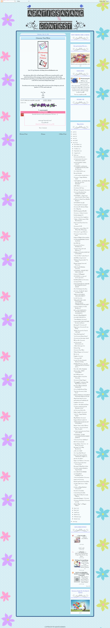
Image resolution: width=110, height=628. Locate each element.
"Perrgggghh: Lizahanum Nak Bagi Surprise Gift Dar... (81, 383)
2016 (74, 132)
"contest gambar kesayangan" (81, 205)
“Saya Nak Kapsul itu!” (79, 334)
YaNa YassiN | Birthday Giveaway (79, 267)
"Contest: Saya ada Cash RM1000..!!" (80, 249)
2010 (74, 521)
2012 (74, 140)
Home (43, 134)
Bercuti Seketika (78, 173)
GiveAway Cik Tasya (79, 188)
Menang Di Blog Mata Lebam (81, 466)
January (76, 519)
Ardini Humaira (43, 112)
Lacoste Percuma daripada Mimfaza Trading (80, 361)
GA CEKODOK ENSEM (80, 472)
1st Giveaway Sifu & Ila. (80, 410)
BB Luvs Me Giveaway (79, 340)
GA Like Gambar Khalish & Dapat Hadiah (81, 469)
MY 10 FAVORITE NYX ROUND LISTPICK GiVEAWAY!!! (80, 311)
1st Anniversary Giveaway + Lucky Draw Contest (80, 159)
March (76, 514)
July (75, 155)
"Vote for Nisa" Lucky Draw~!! (81, 256)
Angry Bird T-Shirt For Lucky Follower (81, 495)
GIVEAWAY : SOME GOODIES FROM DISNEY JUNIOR (82, 436)
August (76, 153)
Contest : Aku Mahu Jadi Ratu (81, 404)
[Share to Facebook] (49, 100)
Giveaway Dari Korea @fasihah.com (79, 246)
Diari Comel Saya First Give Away (81, 223)
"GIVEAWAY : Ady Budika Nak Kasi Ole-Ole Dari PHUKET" (82, 182)
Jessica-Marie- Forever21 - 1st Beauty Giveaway (81, 444)
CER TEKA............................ (80, 186)
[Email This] (44, 100)
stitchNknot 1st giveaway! (80, 258)
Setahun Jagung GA (78, 215)
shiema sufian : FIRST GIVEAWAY (79, 371)
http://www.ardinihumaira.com (50, 70)
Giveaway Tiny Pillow (79, 350)
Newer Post (23, 134)
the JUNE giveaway (78, 374)
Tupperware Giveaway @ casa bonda (81, 327)
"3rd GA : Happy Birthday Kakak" (80, 415)
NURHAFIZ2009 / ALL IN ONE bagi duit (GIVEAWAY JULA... (81, 365)
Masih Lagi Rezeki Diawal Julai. (81, 481)
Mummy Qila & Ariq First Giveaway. (80, 377)
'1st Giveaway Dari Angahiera (81, 217)
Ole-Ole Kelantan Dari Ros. (80, 289)
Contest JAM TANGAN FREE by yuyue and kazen (81, 322)
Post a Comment (43, 128)
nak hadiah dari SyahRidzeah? (81, 400)
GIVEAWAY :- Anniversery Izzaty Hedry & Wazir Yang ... (81, 196)
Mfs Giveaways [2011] (79, 442)
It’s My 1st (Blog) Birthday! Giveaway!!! (80, 488)
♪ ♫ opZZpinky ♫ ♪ (81, 552)
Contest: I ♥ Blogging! (79, 274)
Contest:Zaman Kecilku (79, 493)
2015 (74, 134)
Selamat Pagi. (77, 348)
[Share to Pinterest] (50, 100)
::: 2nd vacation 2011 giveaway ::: (81, 175)
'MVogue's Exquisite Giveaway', (82, 190)
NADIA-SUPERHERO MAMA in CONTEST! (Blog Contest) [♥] (81, 574)
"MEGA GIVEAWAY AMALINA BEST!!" (79, 295)
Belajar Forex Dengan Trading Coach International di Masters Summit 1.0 (85, 565)
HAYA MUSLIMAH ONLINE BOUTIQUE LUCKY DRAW (81, 285)
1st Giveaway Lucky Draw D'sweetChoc (80, 463)
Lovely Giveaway (78, 298)
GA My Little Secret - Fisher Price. (81, 484)
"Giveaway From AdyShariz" (81, 440)
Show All (88, 586)
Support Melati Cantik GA (80, 420)
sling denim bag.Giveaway (80, 398)
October (76, 149)
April (75, 512)
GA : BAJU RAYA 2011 (79, 171)
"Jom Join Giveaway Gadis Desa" (80, 392)
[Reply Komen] (39, 124)
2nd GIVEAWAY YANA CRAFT (80, 163)
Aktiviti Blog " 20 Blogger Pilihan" (80, 504)
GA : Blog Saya (77, 209)
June (75, 508)
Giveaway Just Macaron (79, 157)
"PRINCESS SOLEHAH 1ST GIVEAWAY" (81, 422)
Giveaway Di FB (78, 226)
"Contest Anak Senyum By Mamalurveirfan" (80, 407)
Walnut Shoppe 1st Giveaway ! (81, 352)
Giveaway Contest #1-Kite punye (80, 234)
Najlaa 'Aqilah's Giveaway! (80, 412)
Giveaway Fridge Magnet (80, 380)
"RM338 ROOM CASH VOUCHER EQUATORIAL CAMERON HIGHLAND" (81, 302)
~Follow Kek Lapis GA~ (79, 346)
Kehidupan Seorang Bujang (81, 560)
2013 (74, 138)
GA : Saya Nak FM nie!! (80, 453)
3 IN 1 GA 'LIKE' (78, 451)
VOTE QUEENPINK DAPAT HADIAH (81, 240)
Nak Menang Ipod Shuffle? (80, 211)
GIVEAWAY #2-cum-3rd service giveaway (80, 277)
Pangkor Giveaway (78, 356)
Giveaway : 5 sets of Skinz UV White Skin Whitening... (81, 229)
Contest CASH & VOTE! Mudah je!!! (80, 307)
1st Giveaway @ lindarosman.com (78, 343)
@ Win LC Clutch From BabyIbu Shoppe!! (82, 200)
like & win (76, 354)
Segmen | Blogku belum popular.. (82, 237)
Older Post (62, 134)
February (76, 517)
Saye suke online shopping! (80, 369)
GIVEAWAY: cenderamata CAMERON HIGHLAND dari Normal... (81, 167)
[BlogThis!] (45, 100)
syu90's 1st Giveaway (79, 479)
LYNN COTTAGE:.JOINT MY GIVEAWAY (82, 253)
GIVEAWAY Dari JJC (79, 203)
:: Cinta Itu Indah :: (81, 536)
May (75, 510)
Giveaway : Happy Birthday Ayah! (80, 178)
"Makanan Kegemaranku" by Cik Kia (81, 260)
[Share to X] (47, 100)
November (77, 146)
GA (25, 103)
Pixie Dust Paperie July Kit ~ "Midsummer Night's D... (81, 455)
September (77, 151)
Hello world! (81, 548)
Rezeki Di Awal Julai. (79, 491)
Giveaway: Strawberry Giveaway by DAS (82, 501)
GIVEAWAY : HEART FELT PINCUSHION (81, 271)
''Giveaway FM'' (78, 358)
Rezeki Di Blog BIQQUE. (80, 315)
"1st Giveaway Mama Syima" (81, 336)
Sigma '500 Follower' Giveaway (81, 461)
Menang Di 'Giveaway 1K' (80, 325)
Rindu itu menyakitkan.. (85, 537)
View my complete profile (80, 94)
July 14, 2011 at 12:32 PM (48, 124)
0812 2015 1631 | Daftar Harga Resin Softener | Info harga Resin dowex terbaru (85, 579)
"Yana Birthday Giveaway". (80, 319)
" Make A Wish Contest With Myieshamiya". (81, 220)
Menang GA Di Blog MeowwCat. (79, 448)
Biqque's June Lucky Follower (81, 425)
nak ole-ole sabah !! (78, 458)
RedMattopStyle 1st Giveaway (81, 280)
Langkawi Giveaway (79, 402)
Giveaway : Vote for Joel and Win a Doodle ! (81, 428)
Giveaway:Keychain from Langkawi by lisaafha (80, 193)
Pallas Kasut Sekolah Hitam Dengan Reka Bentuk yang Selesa (81, 555)
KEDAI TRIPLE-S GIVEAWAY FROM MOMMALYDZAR (82, 395)
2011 (74, 142)
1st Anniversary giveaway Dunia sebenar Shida (81, 432)
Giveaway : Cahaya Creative (81, 213)
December (77, 144)
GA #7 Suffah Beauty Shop (80, 389)
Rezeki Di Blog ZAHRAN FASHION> (80, 386)
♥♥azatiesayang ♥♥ (29, 100)
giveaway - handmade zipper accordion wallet (81, 291)
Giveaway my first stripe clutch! (81, 338)
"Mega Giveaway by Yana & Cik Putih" (81, 331)
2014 (74, 136)
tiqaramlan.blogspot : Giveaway (81, 498)
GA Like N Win (78, 282)
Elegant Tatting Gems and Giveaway (80, 264)
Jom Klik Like (77, 243)
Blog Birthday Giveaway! (80, 418)
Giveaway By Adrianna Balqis (81, 207)
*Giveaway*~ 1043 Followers (80, 232)
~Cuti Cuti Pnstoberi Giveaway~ (81, 477)
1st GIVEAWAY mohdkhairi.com (78, 474)
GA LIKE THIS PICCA (80, 317)
